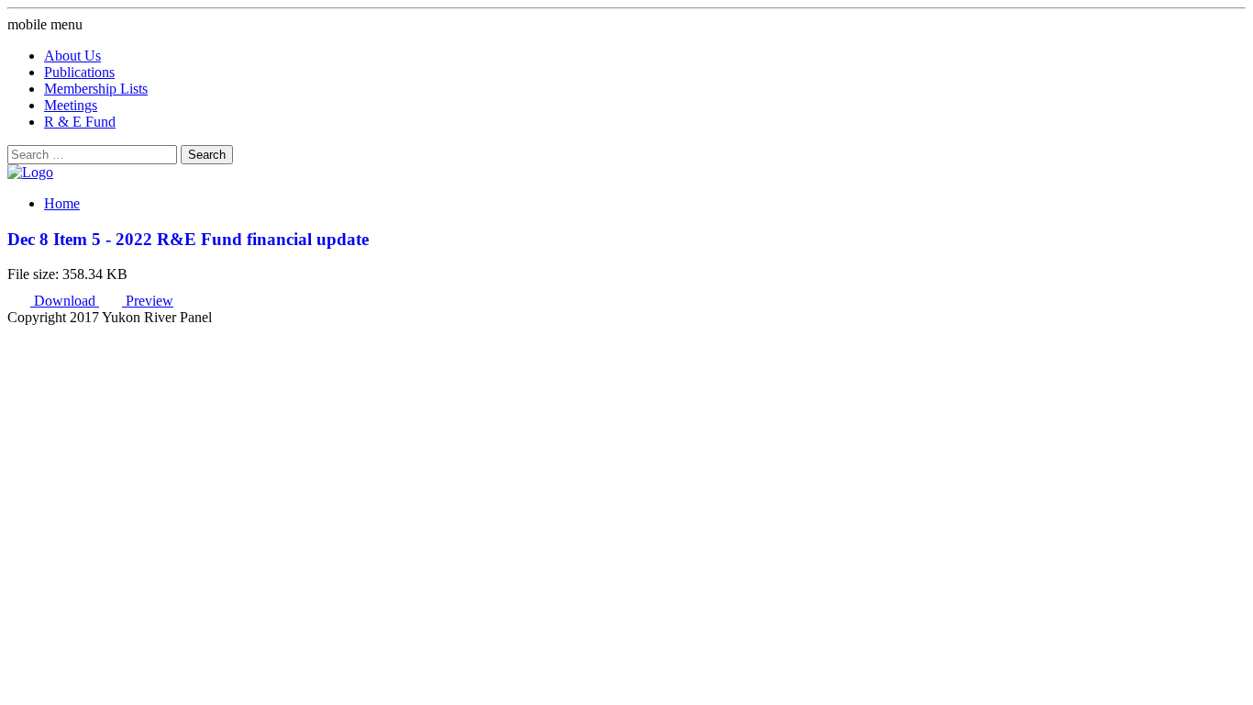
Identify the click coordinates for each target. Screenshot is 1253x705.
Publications (79, 72)
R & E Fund (80, 121)
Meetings (70, 105)
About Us (72, 55)
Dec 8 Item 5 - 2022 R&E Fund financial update (188, 239)
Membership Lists (96, 88)
